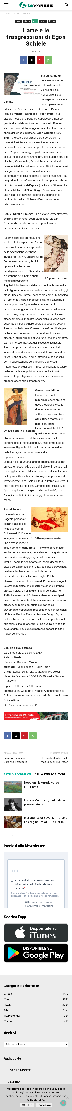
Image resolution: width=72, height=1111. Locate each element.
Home (7, 13)
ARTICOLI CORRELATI (17, 774)
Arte (35, 21)
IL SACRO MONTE (19, 1070)
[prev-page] (6, 835)
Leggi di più (44, 1105)
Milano (26, 13)
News (16, 13)
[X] (31, 60)
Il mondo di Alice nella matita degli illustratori (54, 760)
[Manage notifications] (63, 1103)
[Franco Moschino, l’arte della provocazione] (13, 804)
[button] (6, 5)
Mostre (43, 21)
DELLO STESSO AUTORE (50, 774)
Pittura (52, 21)
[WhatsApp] (48, 60)
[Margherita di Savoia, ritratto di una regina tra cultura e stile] (13, 822)
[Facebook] (23, 60)
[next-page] (12, 835)
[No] (67, 1097)
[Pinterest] (40, 60)
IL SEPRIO (13, 1082)
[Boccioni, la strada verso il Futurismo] (13, 787)
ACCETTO (27, 1105)
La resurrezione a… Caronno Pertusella (15, 760)
